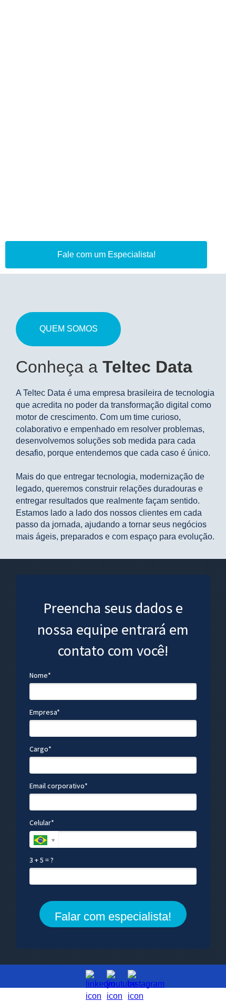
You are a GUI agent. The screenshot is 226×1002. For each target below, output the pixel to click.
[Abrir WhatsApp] (199, 975)
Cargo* (40, 749)
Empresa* (44, 712)
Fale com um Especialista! (106, 254)
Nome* (40, 675)
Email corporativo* (58, 785)
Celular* (41, 822)
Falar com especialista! (113, 916)
